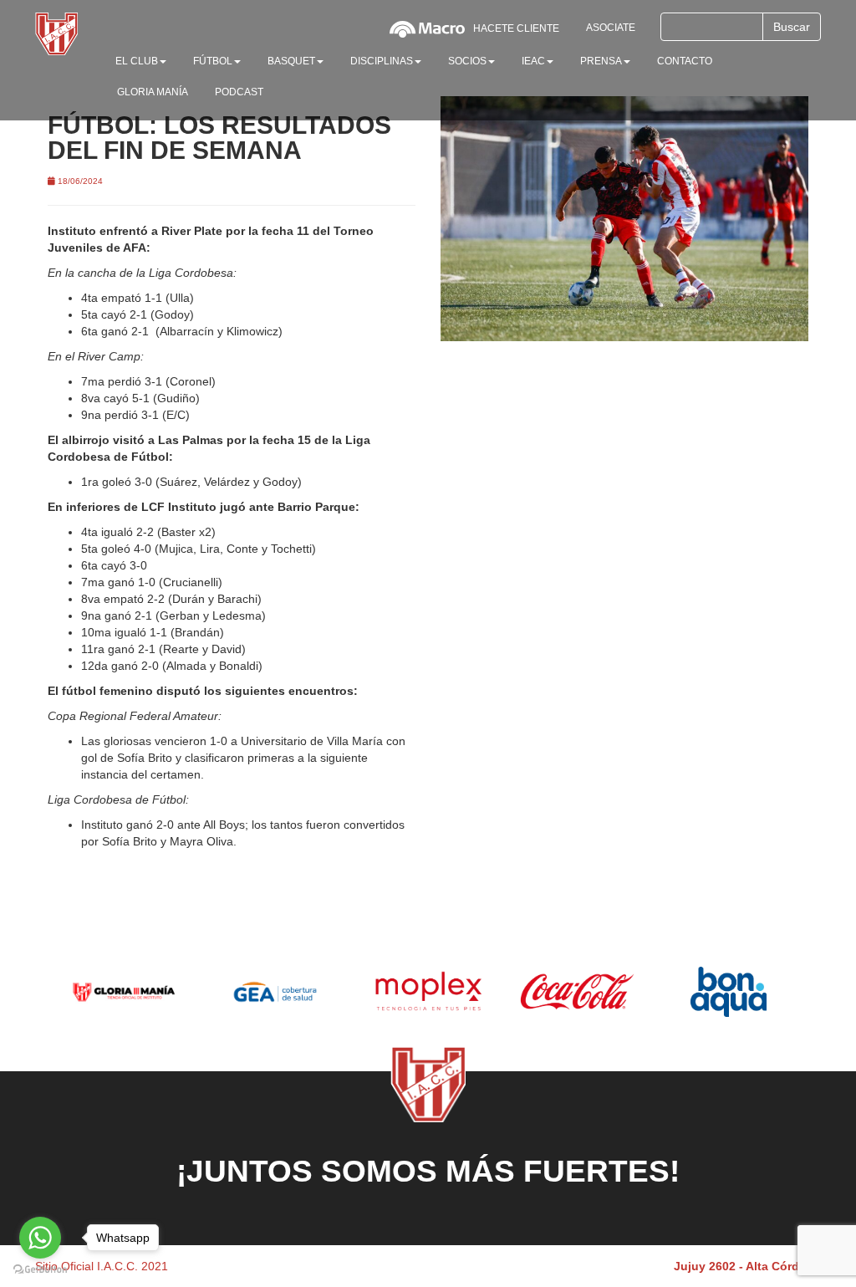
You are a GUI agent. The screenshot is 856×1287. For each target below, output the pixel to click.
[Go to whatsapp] (40, 1238)
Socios (467, 61)
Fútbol (212, 61)
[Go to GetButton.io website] (40, 1269)
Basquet (291, 61)
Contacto (684, 61)
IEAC (533, 61)
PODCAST (239, 92)
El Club (136, 61)
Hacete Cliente (516, 28)
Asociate (610, 27)
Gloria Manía (152, 92)
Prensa (601, 61)
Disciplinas (381, 61)
